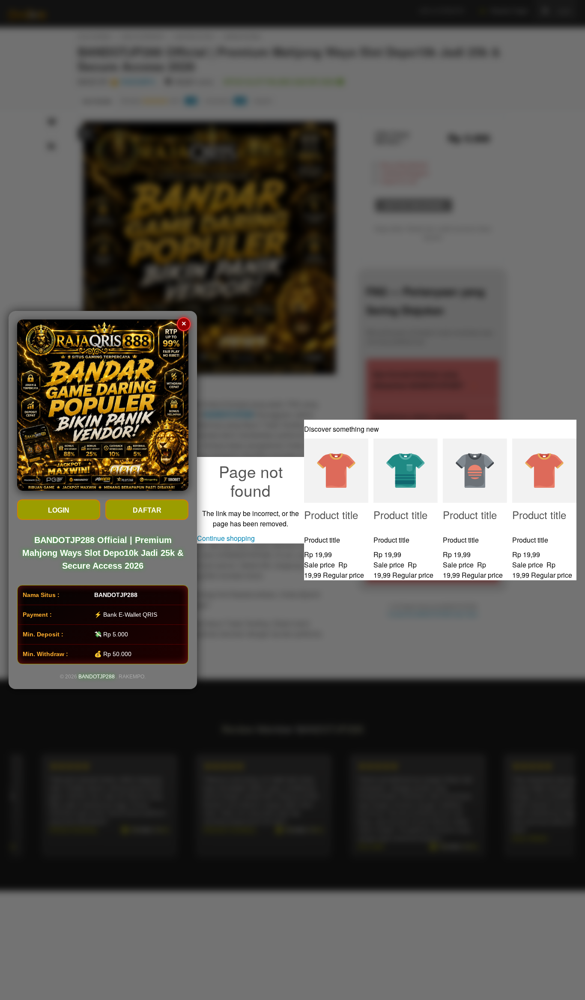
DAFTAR (147, 510)
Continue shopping (226, 538)
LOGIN (58, 510)
